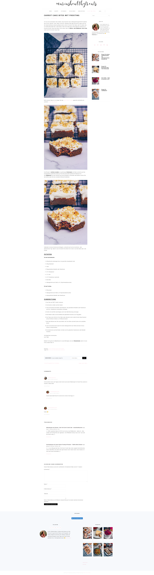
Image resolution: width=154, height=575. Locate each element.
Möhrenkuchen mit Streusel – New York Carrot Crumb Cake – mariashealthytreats (64, 427)
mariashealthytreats (54, 391)
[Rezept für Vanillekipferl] (95, 94)
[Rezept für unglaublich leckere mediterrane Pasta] (97, 549)
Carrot (50, 349)
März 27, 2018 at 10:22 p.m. (53, 379)
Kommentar (47, 469)
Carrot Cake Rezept (52, 101)
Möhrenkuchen (57, 349)
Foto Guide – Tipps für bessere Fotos (105, 78)
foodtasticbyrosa (52, 377)
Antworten (47, 386)
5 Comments (62, 18)
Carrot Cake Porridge (68, 100)
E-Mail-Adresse (48, 488)
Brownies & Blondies (51, 348)
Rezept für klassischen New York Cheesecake (105, 67)
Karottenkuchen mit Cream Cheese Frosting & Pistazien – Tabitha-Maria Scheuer (64, 444)
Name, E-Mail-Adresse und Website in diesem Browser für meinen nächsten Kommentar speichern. (63, 500)
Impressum (85, 562)
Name (45, 484)
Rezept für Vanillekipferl (104, 90)
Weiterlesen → (95, 34)
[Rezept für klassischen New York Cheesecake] (95, 69)
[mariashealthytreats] (77, 7)
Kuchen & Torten (58, 348)
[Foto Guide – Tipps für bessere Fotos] (95, 81)
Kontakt (84, 564)
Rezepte (62, 348)
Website (46, 493)
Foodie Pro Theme (86, 572)
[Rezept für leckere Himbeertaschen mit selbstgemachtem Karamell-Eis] (95, 57)
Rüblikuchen (63, 349)
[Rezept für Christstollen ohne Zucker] (108, 549)
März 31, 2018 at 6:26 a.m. (55, 393)
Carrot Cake (53, 349)
